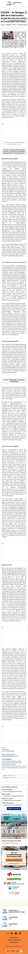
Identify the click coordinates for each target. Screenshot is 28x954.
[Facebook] (12, 933)
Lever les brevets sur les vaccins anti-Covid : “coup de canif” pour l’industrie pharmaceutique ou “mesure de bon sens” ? (14, 151)
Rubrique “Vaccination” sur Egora (10, 756)
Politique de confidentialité (14, 940)
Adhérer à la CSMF (13, 808)
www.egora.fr (5, 749)
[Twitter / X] (8, 933)
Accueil (2, 24)
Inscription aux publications (14, 860)
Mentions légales (14, 937)
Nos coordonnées (14, 942)
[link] (17, 946)
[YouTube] (16, 933)
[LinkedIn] (20, 933)
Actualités (8, 24)
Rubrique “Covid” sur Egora (8, 754)
